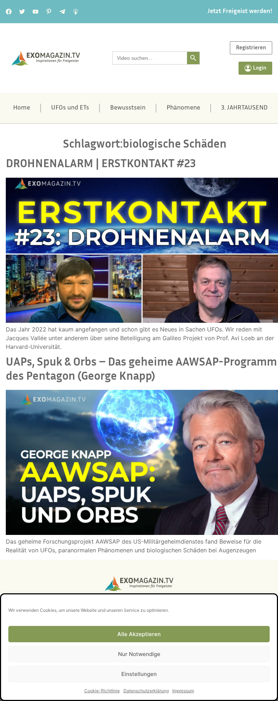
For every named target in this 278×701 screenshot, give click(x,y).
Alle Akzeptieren (139, 634)
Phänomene (183, 108)
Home (21, 108)
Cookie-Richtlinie (102, 690)
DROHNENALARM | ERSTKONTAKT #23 (101, 164)
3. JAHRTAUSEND (244, 108)
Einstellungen (139, 674)
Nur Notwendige (139, 654)
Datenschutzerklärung (146, 690)
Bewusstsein (128, 108)
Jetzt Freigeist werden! (239, 12)
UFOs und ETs (70, 108)
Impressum (183, 690)
